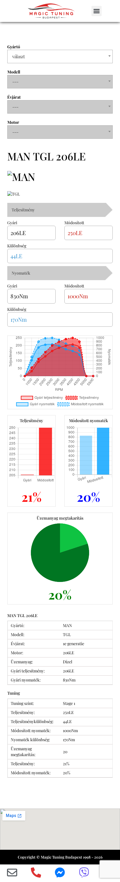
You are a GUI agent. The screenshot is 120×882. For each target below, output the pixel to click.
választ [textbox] (18, 56)
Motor (13, 122)
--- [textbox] (15, 81)
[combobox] (60, 56)
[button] (96, 11)
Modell (13, 72)
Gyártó (13, 46)
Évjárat (14, 97)
